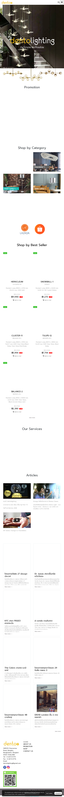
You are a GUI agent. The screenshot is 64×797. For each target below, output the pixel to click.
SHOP (25, 749)
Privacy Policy (11, 794)
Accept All (58, 793)
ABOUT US (27, 744)
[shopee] (40, 229)
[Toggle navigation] (62, 2)
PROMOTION (27, 746)
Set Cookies (49, 793)
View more (8, 587)
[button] (58, 2)
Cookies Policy (21, 794)
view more (32, 418)
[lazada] (24, 229)
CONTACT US (28, 751)
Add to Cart (17, 300)
